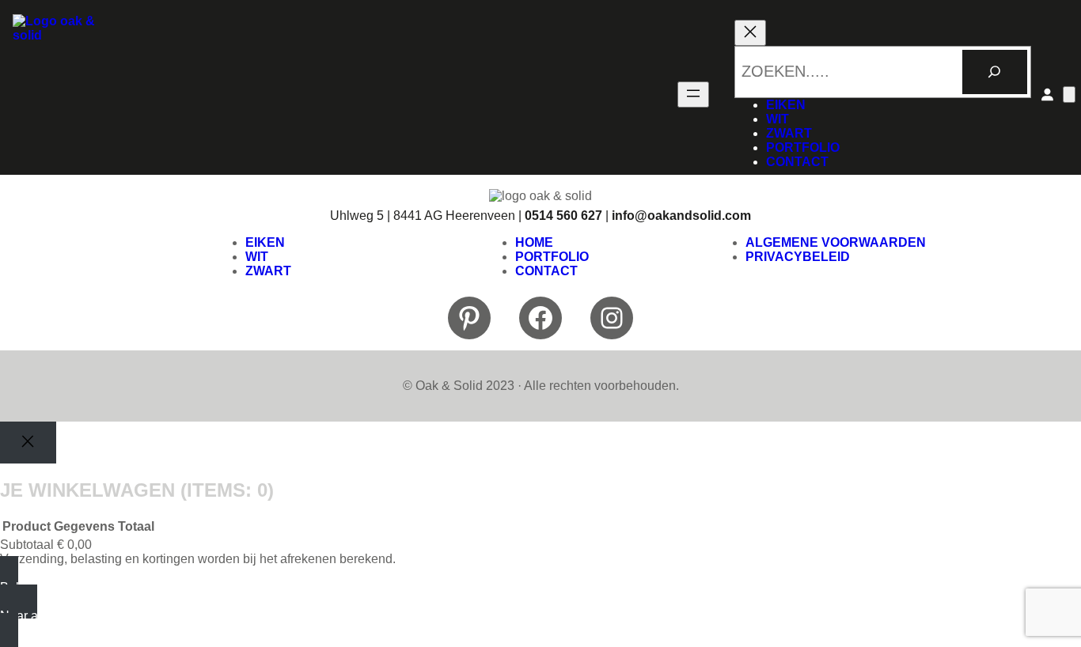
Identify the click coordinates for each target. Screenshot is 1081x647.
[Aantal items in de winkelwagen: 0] (1069, 94)
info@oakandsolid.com (681, 215)
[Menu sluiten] (750, 33)
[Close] (28, 442)
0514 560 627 (563, 215)
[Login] (1047, 94)
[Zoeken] (994, 72)
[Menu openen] (693, 94)
